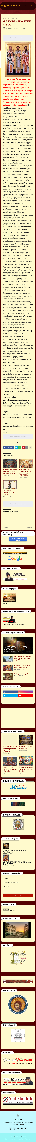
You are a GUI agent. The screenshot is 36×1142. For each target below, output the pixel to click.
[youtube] (25, 695)
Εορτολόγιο (15, 442)
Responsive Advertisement (18, 38)
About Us (12, 1139)
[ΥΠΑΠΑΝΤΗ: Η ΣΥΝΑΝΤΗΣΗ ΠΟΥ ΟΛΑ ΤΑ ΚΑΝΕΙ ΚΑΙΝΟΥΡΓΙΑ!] (26, 463)
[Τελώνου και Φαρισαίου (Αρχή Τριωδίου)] (10, 484)
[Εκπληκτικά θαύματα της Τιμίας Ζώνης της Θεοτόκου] (26, 761)
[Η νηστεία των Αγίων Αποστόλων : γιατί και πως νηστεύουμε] (10, 463)
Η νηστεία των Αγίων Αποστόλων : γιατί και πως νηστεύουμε (10, 471)
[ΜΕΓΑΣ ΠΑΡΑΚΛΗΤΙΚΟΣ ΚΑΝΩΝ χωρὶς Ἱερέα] (8, 668)
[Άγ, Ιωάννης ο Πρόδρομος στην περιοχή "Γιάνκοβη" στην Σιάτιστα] (8, 659)
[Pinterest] (23, 447)
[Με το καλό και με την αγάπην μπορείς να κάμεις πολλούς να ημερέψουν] (10, 740)
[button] (2, 5)
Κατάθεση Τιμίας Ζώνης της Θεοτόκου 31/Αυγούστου (10, 769)
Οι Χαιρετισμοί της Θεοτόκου (23, 674)
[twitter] (10, 695)
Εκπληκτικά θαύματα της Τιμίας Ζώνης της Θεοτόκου (26, 769)
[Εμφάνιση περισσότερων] (30, 447)
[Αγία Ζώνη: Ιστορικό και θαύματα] (26, 740)
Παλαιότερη (29, 527)
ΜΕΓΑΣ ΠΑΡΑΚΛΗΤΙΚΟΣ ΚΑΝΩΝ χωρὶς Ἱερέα (22, 666)
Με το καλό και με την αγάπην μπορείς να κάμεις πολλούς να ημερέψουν (10, 749)
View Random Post (18, 539)
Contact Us (20, 1139)
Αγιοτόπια (23, 1136)
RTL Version (28, 1139)
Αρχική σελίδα (6, 18)
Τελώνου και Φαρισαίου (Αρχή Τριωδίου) (8, 492)
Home (6, 1139)
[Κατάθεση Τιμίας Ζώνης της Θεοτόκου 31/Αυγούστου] (10, 761)
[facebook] (10, 692)
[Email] (26, 447)
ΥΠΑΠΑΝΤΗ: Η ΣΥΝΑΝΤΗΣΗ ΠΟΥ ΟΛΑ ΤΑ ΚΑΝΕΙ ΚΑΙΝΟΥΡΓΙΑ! (25, 472)
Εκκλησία (14, 18)
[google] (10, 698)
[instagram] (25, 692)
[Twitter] (16, 447)
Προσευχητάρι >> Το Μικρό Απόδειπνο (16, 648)
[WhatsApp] (19, 447)
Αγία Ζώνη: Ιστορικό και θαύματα (25, 747)
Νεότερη (6, 527)
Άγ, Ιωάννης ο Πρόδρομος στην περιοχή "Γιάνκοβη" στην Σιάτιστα (23, 658)
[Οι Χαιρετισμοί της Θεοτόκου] (8, 676)
